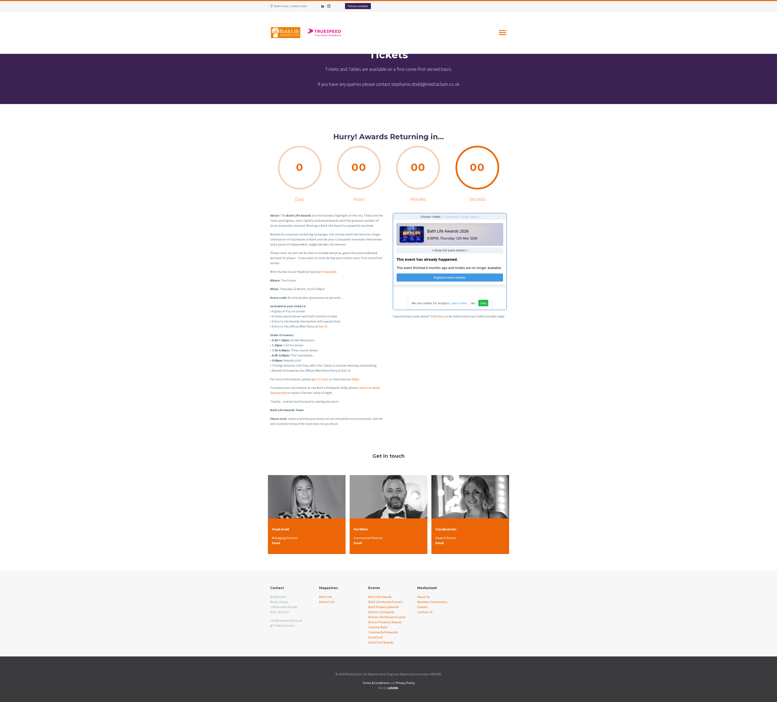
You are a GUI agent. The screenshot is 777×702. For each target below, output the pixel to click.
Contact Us (425, 612)
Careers (422, 607)
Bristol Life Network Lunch (386, 617)
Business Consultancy (432, 602)
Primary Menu (502, 33)
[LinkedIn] (323, 6)
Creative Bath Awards (383, 632)
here (441, 316)
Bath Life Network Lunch (385, 602)
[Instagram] (329, 6)
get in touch (320, 379)
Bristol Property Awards (385, 622)
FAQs (355, 379)
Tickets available (358, 6)
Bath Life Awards (380, 597)
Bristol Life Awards (381, 612)
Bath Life (325, 597)
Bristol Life (327, 602)
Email (276, 543)
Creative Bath (377, 627)
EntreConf (375, 637)
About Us (423, 597)
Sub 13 (322, 326)
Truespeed (329, 272)
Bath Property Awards (383, 607)
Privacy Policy (405, 683)
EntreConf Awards (380, 642)
